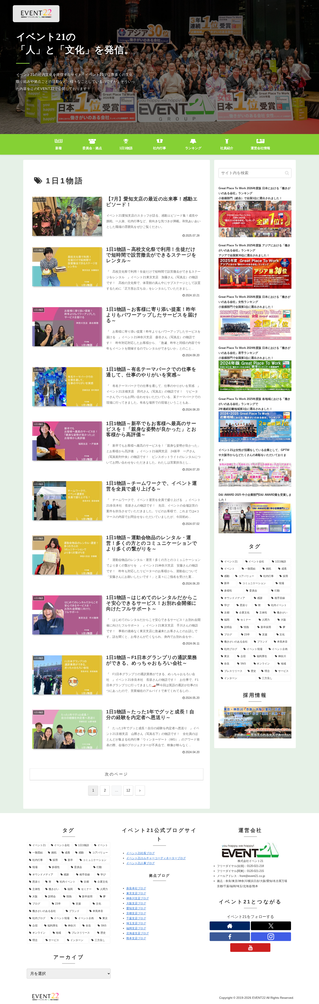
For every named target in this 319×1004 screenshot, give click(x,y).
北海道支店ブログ (137, 933)
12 (128, 790)
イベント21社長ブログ (140, 853)
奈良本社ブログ (136, 888)
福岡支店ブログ (136, 928)
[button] (287, 173)
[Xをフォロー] (271, 925)
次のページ (116, 774)
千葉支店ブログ (136, 918)
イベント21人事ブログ (140, 863)
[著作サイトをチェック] (230, 925)
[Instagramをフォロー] (271, 936)
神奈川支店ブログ (137, 898)
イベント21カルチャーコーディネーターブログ (156, 858)
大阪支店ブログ (136, 903)
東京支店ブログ (136, 893)
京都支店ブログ (136, 913)
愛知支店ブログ (136, 908)
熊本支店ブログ (136, 938)
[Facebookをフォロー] (230, 936)
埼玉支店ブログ (136, 923)
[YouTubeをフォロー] (250, 947)
